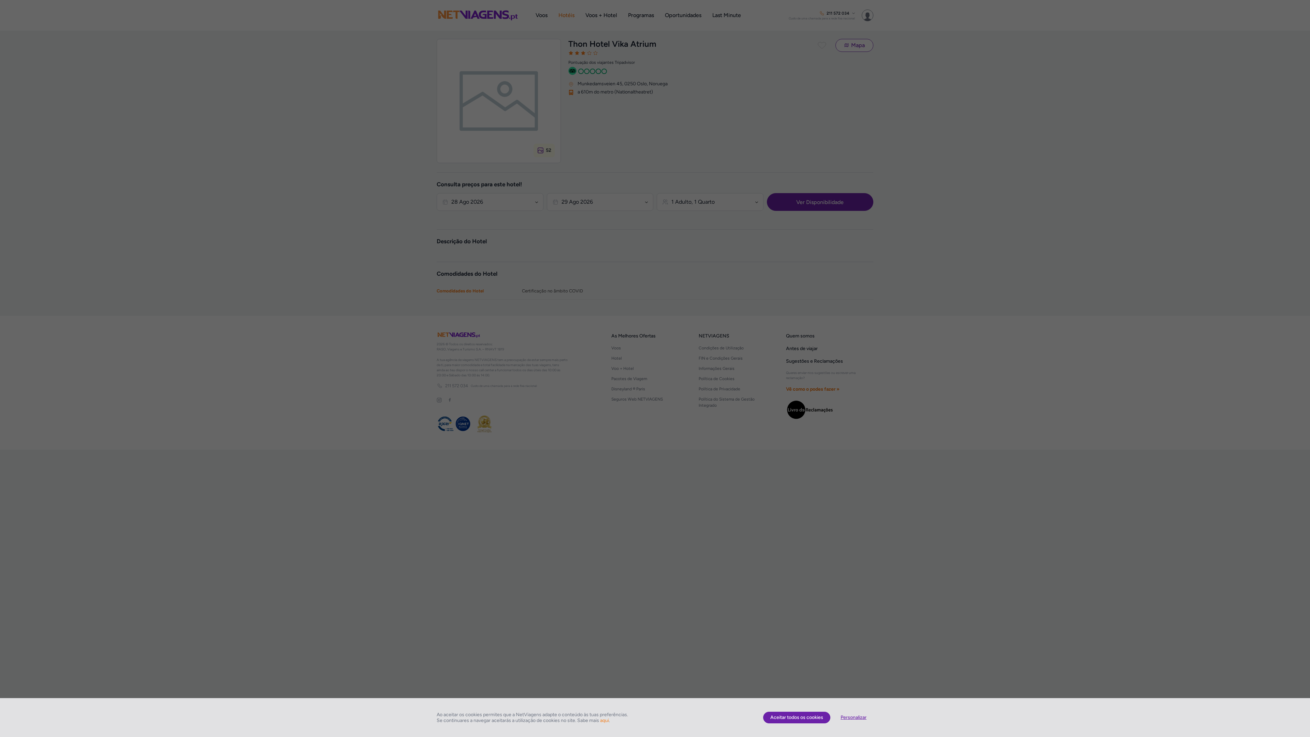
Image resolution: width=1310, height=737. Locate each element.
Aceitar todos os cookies (796, 717)
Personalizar (854, 717)
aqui (604, 720)
